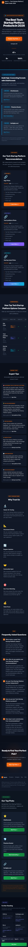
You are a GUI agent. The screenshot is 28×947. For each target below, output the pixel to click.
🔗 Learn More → (14, 204)
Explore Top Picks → (14, 38)
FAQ (25, 777)
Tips (22, 777)
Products (11, 777)
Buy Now (14, 944)
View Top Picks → (14, 764)
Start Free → (7, 99)
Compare (17, 777)
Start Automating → (9, 116)
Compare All (14, 43)
